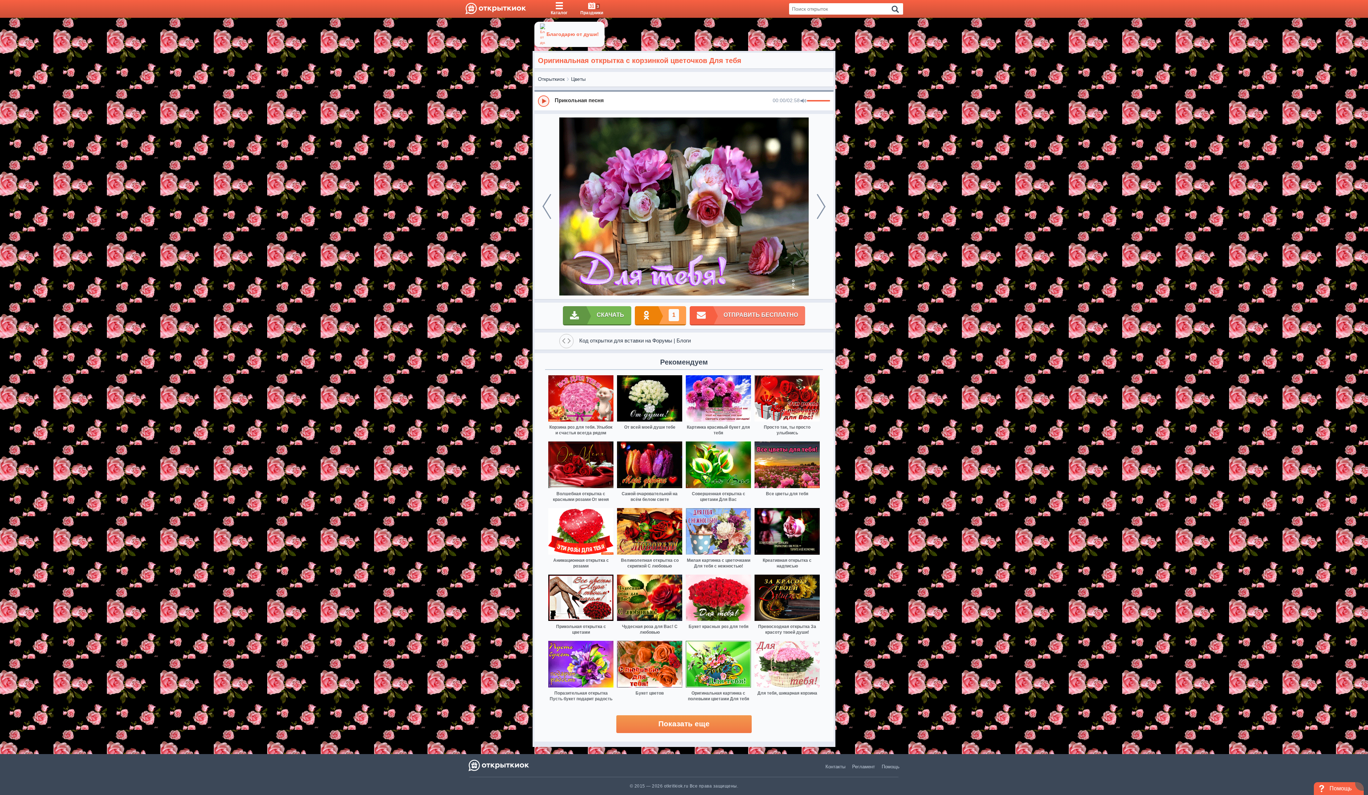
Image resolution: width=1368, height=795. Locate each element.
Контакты (835, 766)
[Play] (543, 101)
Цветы (578, 79)
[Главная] (496, 9)
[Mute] (803, 101)
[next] (821, 206)
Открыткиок (551, 79)
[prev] (547, 206)
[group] (684, 100)
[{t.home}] (499, 765)
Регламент (863, 766)
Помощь (891, 766)
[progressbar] (818, 101)
